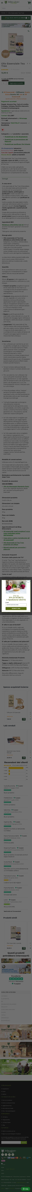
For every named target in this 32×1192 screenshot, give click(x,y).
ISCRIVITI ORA (16, 608)
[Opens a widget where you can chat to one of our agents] (25, 1189)
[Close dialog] (28, 581)
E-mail (7, 602)
